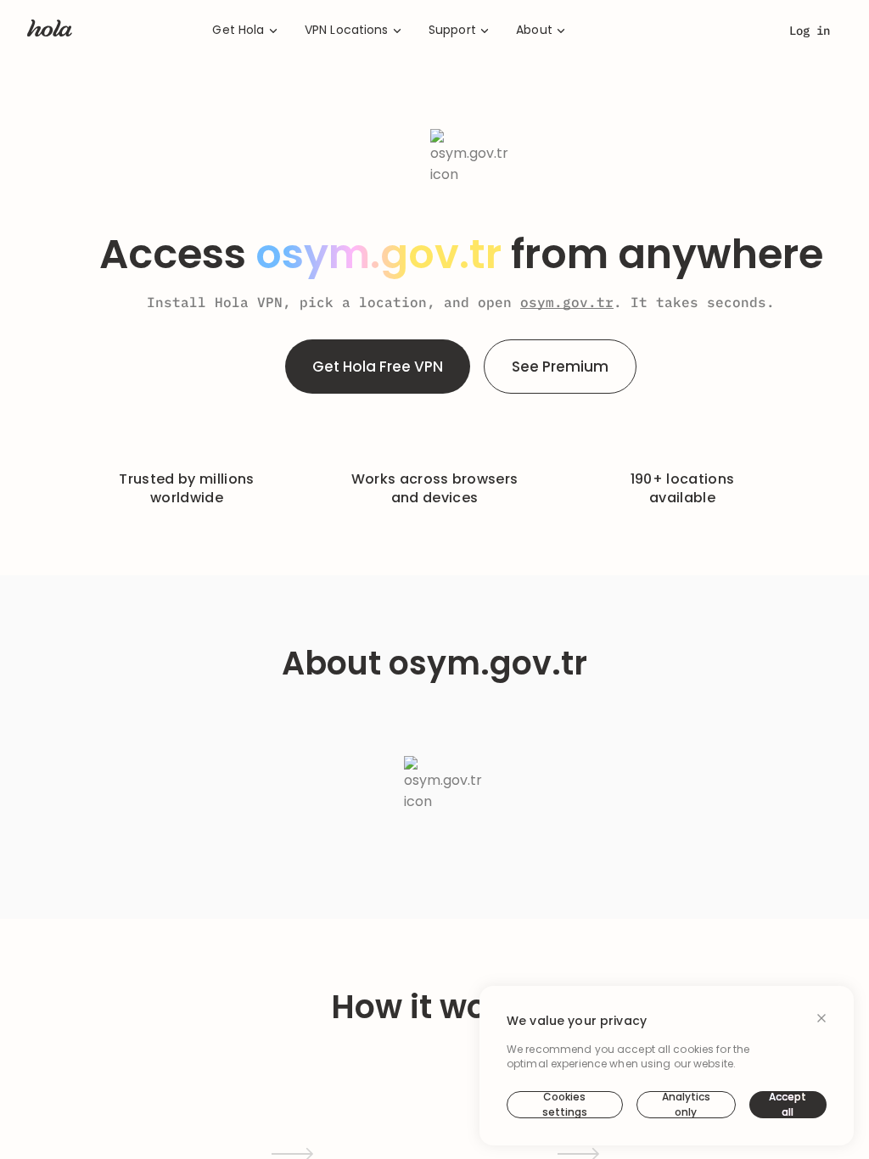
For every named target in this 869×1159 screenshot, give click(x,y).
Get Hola (238, 30)
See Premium (560, 366)
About (534, 30)
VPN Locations (347, 30)
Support (452, 30)
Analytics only (686, 1104)
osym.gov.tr (567, 302)
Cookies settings (564, 1104)
